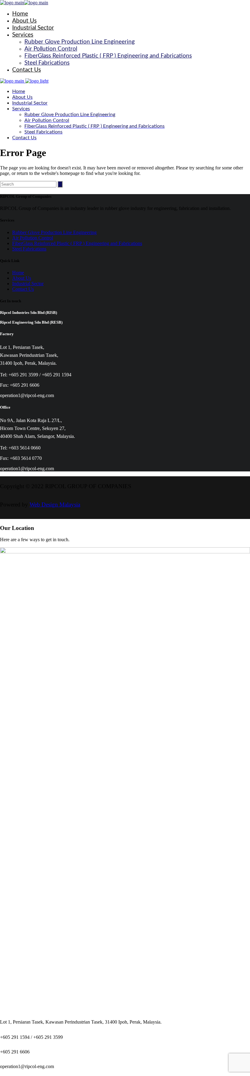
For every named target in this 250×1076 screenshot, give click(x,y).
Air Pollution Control (32, 237)
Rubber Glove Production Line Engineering (54, 232)
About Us (21, 278)
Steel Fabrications (29, 248)
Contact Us (23, 289)
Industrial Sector (28, 283)
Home (18, 272)
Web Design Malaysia (55, 504)
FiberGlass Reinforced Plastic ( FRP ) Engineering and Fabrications (77, 243)
